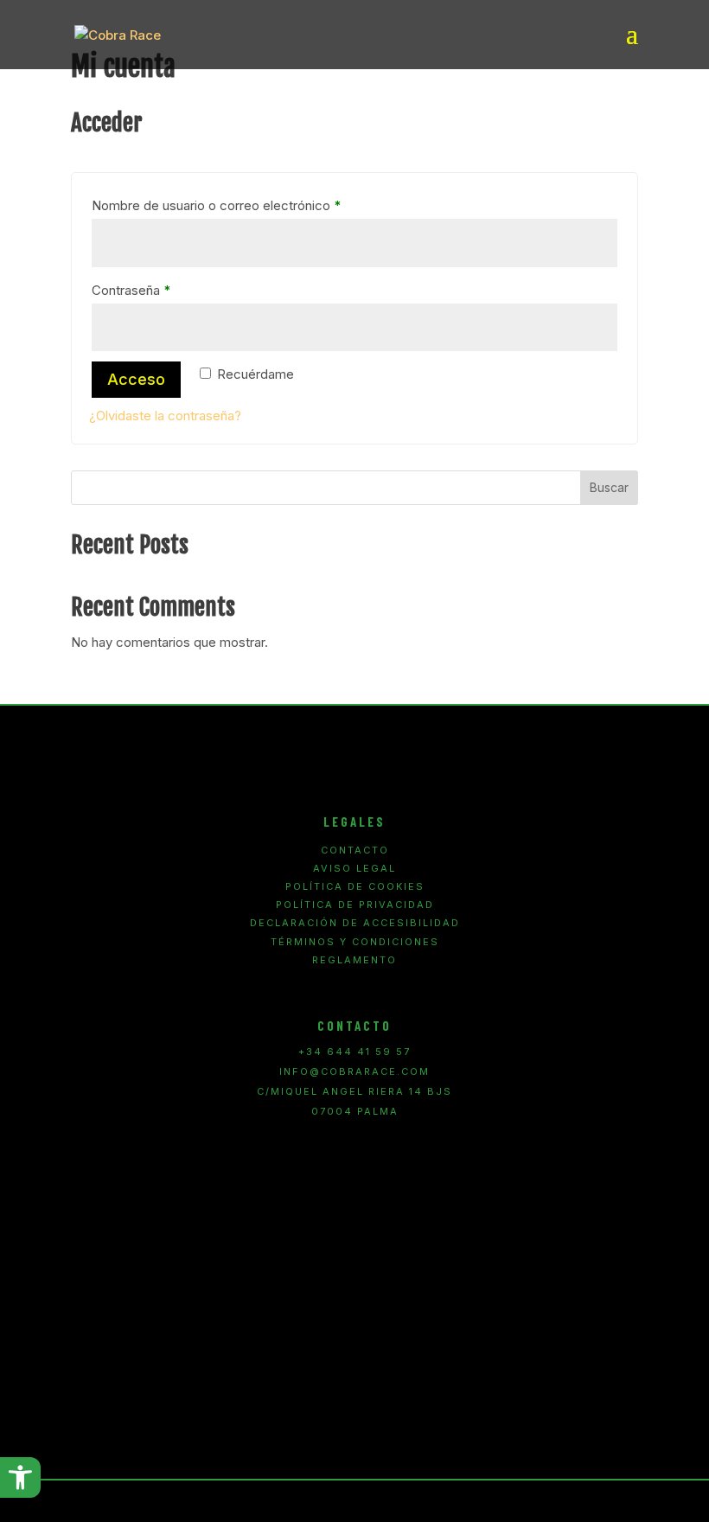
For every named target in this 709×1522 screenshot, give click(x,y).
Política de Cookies (355, 886)
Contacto (355, 850)
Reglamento (354, 960)
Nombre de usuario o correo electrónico (248, 205)
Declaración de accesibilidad (355, 923)
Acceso (136, 379)
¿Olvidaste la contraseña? (165, 415)
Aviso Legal (354, 868)
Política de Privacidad (355, 905)
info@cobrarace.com (354, 1071)
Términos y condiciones (355, 942)
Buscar (609, 487)
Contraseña (163, 289)
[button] (20, 1477)
